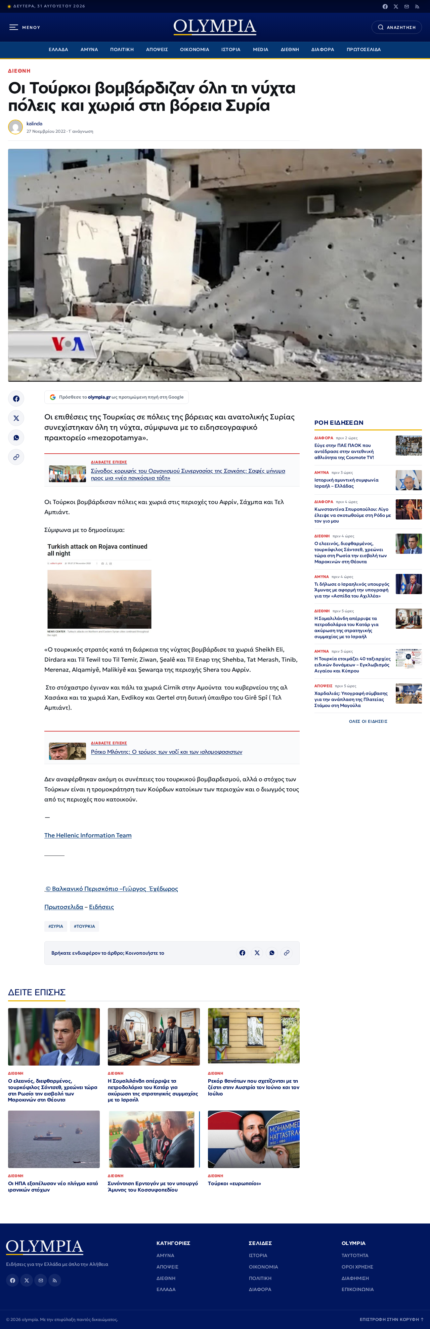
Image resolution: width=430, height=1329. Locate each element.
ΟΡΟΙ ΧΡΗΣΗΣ (357, 1267)
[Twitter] (395, 6)
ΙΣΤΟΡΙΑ (231, 49)
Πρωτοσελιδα (63, 907)
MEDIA (261, 49)
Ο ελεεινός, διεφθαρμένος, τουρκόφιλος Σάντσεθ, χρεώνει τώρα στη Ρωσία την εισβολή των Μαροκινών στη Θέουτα (52, 1090)
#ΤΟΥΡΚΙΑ (84, 926)
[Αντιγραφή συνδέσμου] (16, 457)
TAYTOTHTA (355, 1255)
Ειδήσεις (101, 907)
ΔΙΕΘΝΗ (290, 49)
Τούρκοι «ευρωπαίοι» (234, 1183)
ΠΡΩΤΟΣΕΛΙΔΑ (364, 49)
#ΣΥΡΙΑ (55, 926)
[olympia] (215, 27)
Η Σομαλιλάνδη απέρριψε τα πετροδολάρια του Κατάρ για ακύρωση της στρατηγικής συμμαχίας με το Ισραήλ (153, 1090)
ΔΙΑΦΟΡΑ (323, 49)
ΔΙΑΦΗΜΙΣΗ (355, 1278)
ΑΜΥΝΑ (89, 49)
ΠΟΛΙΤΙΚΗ (122, 49)
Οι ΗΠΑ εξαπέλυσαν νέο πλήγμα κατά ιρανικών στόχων (53, 1186)
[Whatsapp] (16, 437)
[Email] (406, 6)
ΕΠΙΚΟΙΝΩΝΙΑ (358, 1289)
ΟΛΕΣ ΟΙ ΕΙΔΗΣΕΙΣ (368, 721)
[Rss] (417, 6)
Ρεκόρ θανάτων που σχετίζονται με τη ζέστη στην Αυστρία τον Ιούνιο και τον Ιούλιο (253, 1087)
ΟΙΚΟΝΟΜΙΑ (194, 49)
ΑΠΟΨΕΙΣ (157, 49)
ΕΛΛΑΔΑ (58, 49)
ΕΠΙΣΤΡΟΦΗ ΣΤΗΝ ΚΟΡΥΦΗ (392, 1319)
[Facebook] (385, 6)
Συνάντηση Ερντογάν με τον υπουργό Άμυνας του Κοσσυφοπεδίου (153, 1186)
